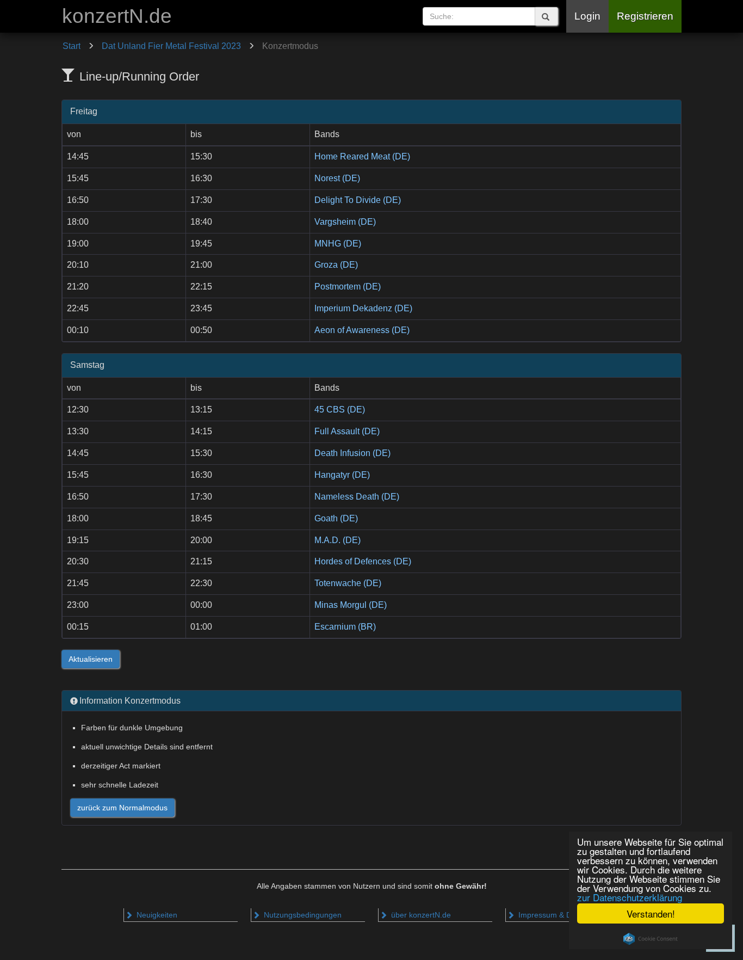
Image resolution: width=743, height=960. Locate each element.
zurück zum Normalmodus (122, 807)
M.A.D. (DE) (337, 540)
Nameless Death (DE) (356, 496)
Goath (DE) (336, 518)
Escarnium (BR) (345, 626)
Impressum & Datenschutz (562, 914)
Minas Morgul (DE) (350, 605)
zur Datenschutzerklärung (629, 897)
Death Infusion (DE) (352, 453)
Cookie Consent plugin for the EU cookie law (650, 939)
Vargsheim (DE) (345, 221)
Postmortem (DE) (347, 286)
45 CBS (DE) (339, 409)
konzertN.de (117, 16)
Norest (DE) (337, 178)
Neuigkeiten (155, 914)
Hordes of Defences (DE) (362, 561)
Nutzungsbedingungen (302, 914)
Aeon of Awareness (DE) (362, 330)
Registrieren (645, 16)
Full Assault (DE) (347, 431)
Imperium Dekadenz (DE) (363, 308)
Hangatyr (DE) (342, 474)
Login (587, 16)
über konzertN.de (420, 914)
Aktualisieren (91, 659)
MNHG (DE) (337, 243)
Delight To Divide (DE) (357, 200)
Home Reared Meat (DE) (362, 156)
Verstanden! (651, 913)
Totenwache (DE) (347, 583)
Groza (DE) (336, 264)
